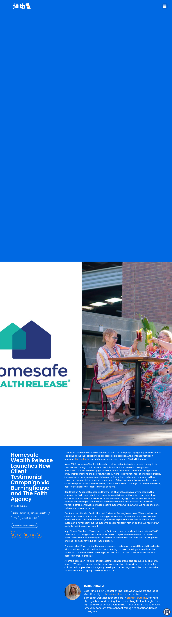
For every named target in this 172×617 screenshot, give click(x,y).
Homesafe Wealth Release (24, 525)
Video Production (29, 518)
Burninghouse (82, 459)
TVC (15, 518)
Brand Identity (19, 513)
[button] (13, 535)
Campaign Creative (39, 513)
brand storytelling (137, 597)
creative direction (116, 594)
